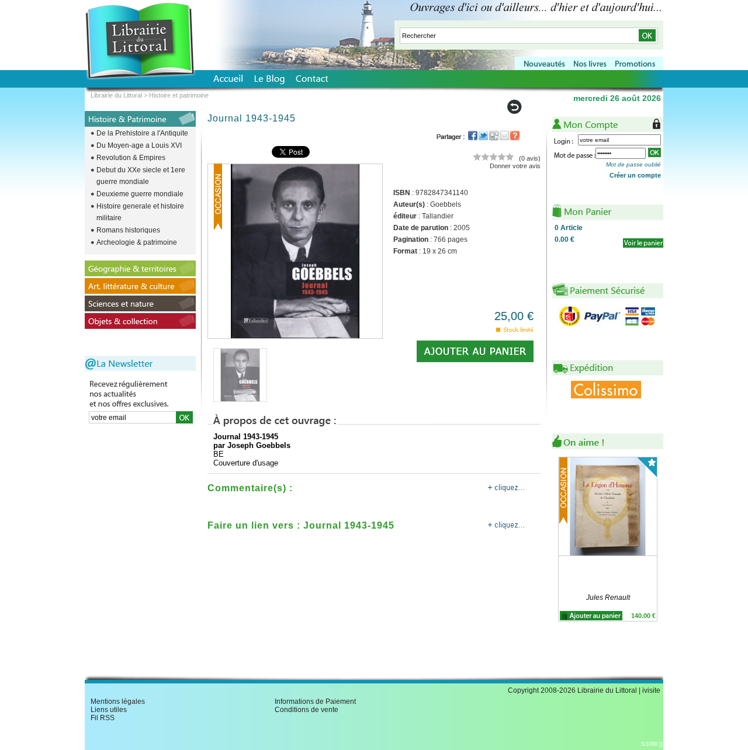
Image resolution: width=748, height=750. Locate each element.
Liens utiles (109, 710)
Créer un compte (635, 175)
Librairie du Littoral (116, 95)
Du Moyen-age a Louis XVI (139, 145)
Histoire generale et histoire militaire (140, 212)
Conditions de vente (306, 710)
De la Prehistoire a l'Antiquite (142, 133)
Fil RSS (103, 718)
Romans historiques (128, 230)
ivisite (651, 690)
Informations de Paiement (315, 701)
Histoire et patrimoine (179, 95)
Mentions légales (118, 701)
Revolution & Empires (130, 158)
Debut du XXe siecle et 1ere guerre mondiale (140, 176)
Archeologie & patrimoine (136, 242)
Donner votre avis (515, 165)
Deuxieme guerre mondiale (139, 194)
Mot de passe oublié (633, 164)
